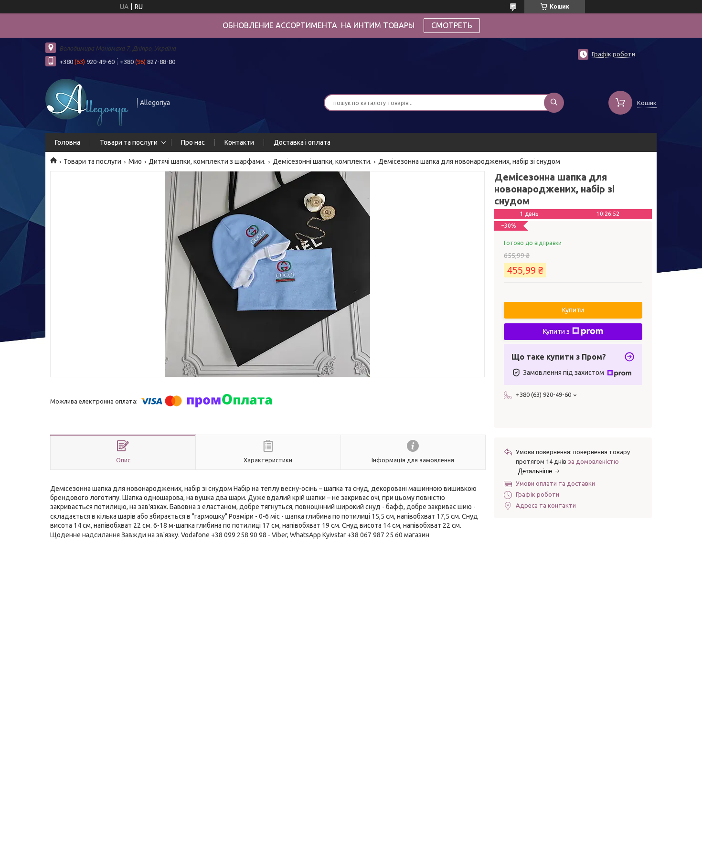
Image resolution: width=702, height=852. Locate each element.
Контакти (239, 142)
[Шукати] (554, 103)
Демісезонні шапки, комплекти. (322, 161)
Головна (67, 142)
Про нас (193, 142)
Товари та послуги (129, 142)
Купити (573, 310)
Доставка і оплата (302, 142)
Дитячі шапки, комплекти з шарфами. (207, 161)
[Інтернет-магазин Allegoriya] (86, 102)
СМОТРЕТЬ (451, 25)
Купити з (556, 331)
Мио (135, 161)
